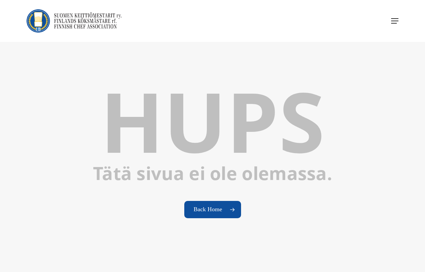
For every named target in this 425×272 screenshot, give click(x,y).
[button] (394, 21)
